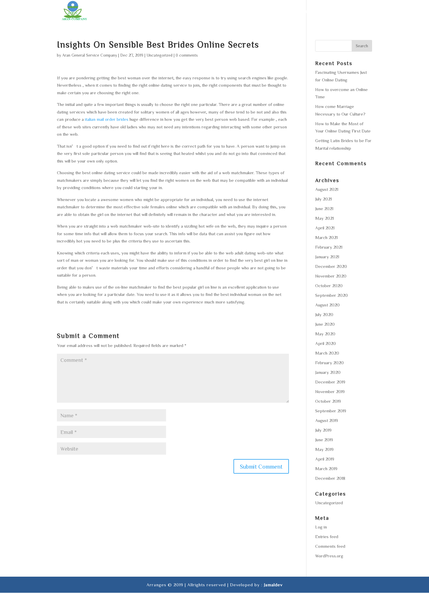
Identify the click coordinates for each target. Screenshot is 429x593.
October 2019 (328, 401)
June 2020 (325, 324)
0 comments (187, 55)
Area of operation (286, 12)
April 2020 (325, 343)
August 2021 (326, 189)
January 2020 (328, 372)
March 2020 (327, 353)
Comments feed (330, 546)
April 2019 (324, 459)
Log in (321, 527)
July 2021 (323, 199)
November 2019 (330, 391)
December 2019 (330, 382)
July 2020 (324, 314)
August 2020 (327, 305)
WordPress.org (329, 556)
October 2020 (329, 285)
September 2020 (331, 295)
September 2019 (330, 411)
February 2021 (328, 247)
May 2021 (324, 218)
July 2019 (323, 430)
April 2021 (324, 228)
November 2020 (330, 276)
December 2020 (331, 266)
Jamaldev (273, 584)
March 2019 (326, 468)
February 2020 (329, 362)
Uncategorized (159, 55)
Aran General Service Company (89, 55)
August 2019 (326, 420)
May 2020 (325, 334)
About (218, 12)
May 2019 (324, 449)
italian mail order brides (106, 119)
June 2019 (324, 439)
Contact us (358, 12)
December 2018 (330, 478)
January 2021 (327, 256)
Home (197, 12)
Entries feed (326, 536)
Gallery (326, 12)
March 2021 (326, 237)
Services (244, 12)
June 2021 (324, 208)
